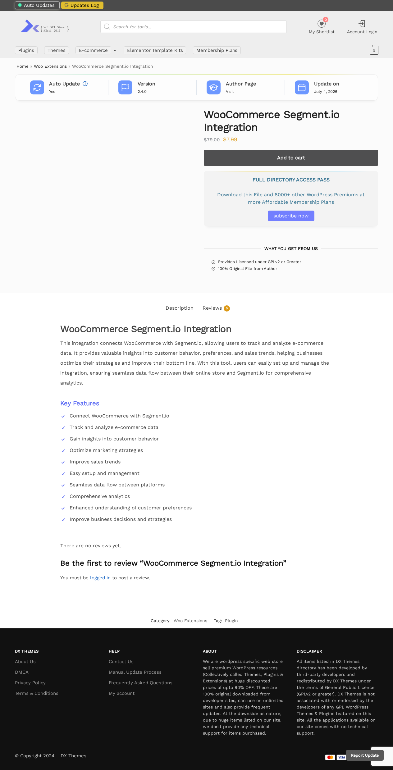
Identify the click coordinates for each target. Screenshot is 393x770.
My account (122, 693)
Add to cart (291, 158)
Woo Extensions (50, 66)
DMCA (22, 672)
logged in (100, 578)
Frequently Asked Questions (140, 683)
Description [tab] (180, 308)
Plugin (231, 620)
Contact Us (121, 661)
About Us (25, 661)
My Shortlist (322, 26)
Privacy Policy (30, 683)
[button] (373, 50)
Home (22, 66)
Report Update (365, 755)
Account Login (362, 31)
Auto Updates (39, 5)
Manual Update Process (135, 672)
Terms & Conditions (36, 693)
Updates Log (85, 5)
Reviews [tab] (215, 308)
